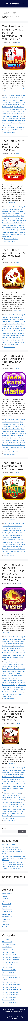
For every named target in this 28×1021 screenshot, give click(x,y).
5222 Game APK (7, 942)
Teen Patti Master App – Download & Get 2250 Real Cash (13, 254)
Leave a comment (9, 132)
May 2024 (5, 927)
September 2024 (7, 916)
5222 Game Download (9, 844)
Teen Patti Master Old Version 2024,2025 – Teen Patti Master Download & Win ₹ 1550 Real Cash (13, 572)
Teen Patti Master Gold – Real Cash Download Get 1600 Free (13, 145)
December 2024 (7, 909)
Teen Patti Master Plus (9, 340)
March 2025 (5, 901)
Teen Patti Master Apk (11, 452)
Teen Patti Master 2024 (13, 104)
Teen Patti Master (10, 4)
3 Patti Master (8, 662)
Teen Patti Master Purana (17, 130)
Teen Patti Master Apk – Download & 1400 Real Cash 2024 (13, 360)
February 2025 (6, 904)
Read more (12, 202)
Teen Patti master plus (16, 692)
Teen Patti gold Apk (8, 952)
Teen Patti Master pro (8, 694)
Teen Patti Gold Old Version (10, 847)
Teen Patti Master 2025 (9, 535)
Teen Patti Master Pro (12, 123)
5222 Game (5, 939)
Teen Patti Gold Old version (13, 639)
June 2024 (5, 924)
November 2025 (7, 893)
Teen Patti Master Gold (11, 239)
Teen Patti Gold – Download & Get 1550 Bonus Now (12, 466)
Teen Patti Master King (17, 542)
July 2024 (5, 921)
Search (4, 828)
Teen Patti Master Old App (10, 118)
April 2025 (5, 899)
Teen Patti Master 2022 (17, 800)
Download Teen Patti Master (15, 664)
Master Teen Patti (7, 666)
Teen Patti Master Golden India (11, 984)
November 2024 (7, 911)
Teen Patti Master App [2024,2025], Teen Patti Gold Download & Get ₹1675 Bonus (13, 714)
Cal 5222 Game (6, 947)
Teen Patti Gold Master (12, 98)
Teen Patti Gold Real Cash (10, 962)
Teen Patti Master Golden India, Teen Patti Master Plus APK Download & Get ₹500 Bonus (14, 858)
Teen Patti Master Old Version (14, 337)
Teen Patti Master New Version (15, 116)
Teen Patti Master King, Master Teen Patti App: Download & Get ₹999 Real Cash (13, 33)
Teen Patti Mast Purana (14, 797)
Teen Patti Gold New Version (11, 528)
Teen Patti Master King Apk (10, 685)
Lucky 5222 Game (7, 949)
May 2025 (5, 896)
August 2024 (6, 919)
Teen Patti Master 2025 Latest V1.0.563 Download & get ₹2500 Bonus (12, 851)
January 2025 (6, 906)
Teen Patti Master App (12, 109)
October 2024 (6, 914)
